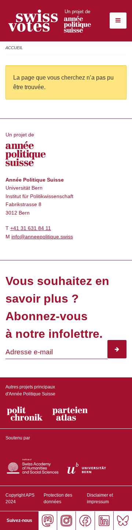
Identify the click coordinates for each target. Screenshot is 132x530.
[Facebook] (85, 520)
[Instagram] (66, 520)
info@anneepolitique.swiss (42, 237)
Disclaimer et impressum (100, 498)
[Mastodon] (47, 520)
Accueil (14, 47)
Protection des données (58, 498)
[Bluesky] (122, 520)
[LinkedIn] (104, 520)
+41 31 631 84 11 (30, 228)
